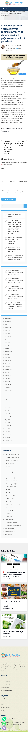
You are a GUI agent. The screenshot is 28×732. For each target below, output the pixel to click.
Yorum (3, 168)
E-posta (12, 181)
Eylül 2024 (7, 366)
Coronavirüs (9, 507)
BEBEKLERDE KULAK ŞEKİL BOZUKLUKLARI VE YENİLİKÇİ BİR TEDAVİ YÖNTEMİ (15, 304)
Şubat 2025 (8, 354)
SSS (3, 704)
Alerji (7, 490)
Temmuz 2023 (8, 393)
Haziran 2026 (8, 318)
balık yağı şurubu (5, 131)
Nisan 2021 (7, 423)
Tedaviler (4, 701)
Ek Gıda (8, 466)
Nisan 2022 (8, 408)
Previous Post (8, 147)
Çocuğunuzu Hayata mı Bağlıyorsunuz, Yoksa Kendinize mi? (14, 249)
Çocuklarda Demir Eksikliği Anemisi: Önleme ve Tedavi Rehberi (12, 604)
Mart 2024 (7, 372)
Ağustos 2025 (8, 345)
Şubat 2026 (8, 327)
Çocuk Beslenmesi (10, 463)
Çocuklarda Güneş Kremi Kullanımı (14, 215)
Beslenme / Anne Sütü (10, 454)
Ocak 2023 (7, 402)
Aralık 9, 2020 (17, 45)
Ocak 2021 (7, 428)
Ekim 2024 (7, 363)
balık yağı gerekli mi (17, 128)
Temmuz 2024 (8, 369)
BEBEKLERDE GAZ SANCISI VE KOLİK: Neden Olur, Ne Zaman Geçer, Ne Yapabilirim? (15, 240)
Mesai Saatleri (5, 707)
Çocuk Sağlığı (8, 499)
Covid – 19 (8, 510)
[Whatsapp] (4, 724)
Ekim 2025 (7, 339)
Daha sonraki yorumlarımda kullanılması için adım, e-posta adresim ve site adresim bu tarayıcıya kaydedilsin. (14, 193)
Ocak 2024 (7, 378)
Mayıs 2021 (7, 420)
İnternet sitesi (23, 181)
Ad (2, 181)
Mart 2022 (7, 411)
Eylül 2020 (7, 437)
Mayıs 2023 (8, 399)
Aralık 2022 (7, 405)
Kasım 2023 (8, 384)
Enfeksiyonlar (9, 496)
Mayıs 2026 (8, 321)
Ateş (7, 493)
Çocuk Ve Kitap (10, 478)
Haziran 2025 (8, 351)
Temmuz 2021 (8, 417)
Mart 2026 (7, 324)
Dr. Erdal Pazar (11, 48)
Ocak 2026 (7, 330)
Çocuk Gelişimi (8, 472)
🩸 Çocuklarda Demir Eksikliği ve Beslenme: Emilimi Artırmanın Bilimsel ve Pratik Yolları (14, 574)
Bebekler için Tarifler (11, 460)
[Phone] (4, 719)
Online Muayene (9, 531)
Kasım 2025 (8, 336)
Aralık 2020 (7, 431)
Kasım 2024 (8, 360)
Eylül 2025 (7, 342)
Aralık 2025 (7, 333)
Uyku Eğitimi (9, 516)
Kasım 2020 (8, 434)
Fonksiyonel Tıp (9, 519)
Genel (7, 513)
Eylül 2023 (7, 387)
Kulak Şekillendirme (9, 528)
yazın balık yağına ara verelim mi (9, 134)
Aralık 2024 (7, 357)
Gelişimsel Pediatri (10, 481)
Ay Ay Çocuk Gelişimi (11, 475)
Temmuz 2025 (8, 348)
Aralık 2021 (7, 414)
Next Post (19, 143)
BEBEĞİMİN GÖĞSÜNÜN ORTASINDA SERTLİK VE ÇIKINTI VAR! (15, 272)
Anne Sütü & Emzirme (11, 457)
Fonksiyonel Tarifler (11, 522)
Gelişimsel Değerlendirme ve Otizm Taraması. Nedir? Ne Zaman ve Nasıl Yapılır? (15, 257)
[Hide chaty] (4, 728)
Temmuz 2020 (8, 440)
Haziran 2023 (8, 396)
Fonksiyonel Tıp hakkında (12, 525)
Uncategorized (8, 534)
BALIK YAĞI (8, 128)
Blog (3, 710)
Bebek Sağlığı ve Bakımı (12, 504)
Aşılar (7, 501)
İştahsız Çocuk (10, 469)
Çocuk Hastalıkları (9, 487)
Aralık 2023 (7, 381)
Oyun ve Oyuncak (10, 484)
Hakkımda (4, 699)
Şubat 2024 (8, 375)
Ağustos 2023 (8, 390)
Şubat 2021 (8, 426)
